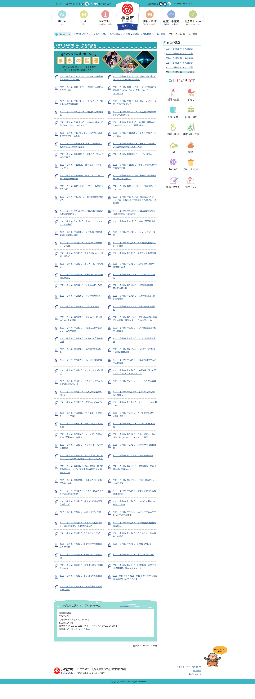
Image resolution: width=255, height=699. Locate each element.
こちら (87, 629)
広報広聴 (147, 34)
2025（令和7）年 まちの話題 (179, 53)
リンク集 (197, 670)
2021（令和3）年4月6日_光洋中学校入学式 (80, 533)
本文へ (58, 3)
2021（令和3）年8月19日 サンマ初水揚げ (80, 296)
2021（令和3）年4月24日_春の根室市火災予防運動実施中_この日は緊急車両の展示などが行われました (81, 469)
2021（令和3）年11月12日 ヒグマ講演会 (132, 154)
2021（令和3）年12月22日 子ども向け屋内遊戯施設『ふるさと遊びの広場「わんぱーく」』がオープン (134, 90)
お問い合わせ (195, 674)
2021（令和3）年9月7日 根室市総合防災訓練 (134, 253)
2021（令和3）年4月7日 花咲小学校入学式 (80, 512)
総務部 (127, 34)
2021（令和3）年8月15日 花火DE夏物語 (79, 306)
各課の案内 (115, 34)
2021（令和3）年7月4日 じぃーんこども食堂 (134, 381)
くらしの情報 (100, 34)
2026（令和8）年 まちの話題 (179, 49)
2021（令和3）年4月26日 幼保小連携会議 (133, 455)
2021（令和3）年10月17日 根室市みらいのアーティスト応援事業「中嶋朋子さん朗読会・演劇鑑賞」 (134, 200)
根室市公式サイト (82, 34)
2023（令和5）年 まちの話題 (179, 63)
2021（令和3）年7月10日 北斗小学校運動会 (81, 360)
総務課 (136, 34)
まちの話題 (160, 34)
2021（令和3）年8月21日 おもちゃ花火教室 (81, 285)
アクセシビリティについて (188, 667)
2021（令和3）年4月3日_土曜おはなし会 (132, 544)
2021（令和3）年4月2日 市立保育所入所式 (133, 554)
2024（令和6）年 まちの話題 (179, 58)
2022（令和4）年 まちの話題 (179, 67)
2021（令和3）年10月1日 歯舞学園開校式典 (134, 221)
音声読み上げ (104, 4)
